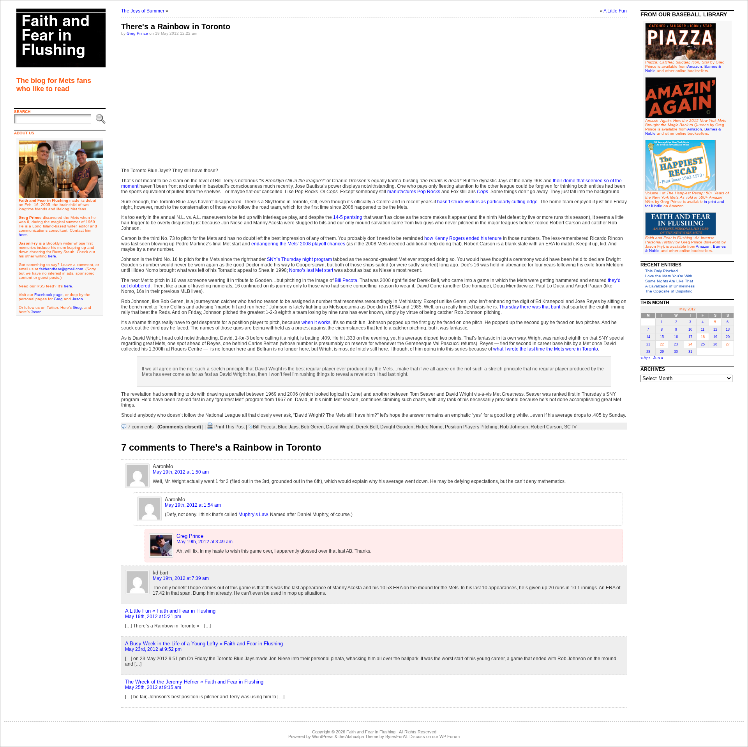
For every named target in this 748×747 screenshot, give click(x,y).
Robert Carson (546, 427)
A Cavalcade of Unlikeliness (670, 286)
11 (702, 329)
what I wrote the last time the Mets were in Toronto (545, 349)
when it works (316, 322)
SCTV (570, 427)
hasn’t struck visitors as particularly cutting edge (487, 201)
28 (648, 352)
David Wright (339, 427)
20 (728, 337)
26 (715, 344)
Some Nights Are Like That (669, 281)
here (23, 235)
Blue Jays (288, 427)
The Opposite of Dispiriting (669, 291)
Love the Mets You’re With (668, 276)
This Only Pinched (661, 271)
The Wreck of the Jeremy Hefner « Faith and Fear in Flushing (194, 682)
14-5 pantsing (347, 217)
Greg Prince (137, 33)
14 (648, 337)
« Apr (645, 358)
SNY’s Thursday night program (299, 259)
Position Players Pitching (471, 427)
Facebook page (48, 294)
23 (676, 344)
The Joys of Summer (142, 11)
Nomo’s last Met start (311, 270)
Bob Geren (312, 427)
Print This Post (229, 427)
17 (690, 337)
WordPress (322, 736)
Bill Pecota (346, 280)
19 (715, 337)
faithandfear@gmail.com (61, 269)
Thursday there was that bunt (529, 307)
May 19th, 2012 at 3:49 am (204, 541)
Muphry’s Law (253, 514)
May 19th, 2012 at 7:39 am (181, 578)
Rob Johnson (514, 427)
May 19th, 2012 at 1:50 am (181, 472)
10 (690, 329)
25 (703, 344)
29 (662, 352)
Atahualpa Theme (361, 736)
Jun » (658, 358)
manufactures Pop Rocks (413, 191)
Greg (58, 299)
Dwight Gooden (396, 427)
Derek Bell (367, 427)
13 (728, 329)
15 (662, 337)
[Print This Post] (210, 427)
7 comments (140, 427)
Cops (482, 191)
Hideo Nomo (429, 427)
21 (648, 344)
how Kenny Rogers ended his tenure (463, 238)
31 (690, 352)
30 (676, 352)
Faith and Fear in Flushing (370, 731)
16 (676, 337)
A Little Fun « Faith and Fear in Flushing (170, 611)
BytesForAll (396, 736)
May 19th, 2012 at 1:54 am (193, 505)
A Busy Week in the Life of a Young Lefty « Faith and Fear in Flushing (204, 644)
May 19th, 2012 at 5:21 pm (153, 616)
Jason (77, 299)
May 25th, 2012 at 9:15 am (153, 687)
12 (715, 329)
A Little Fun (615, 11)
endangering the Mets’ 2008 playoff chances (297, 244)
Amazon (694, 66)
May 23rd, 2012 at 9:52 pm (153, 649)
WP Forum (449, 736)
